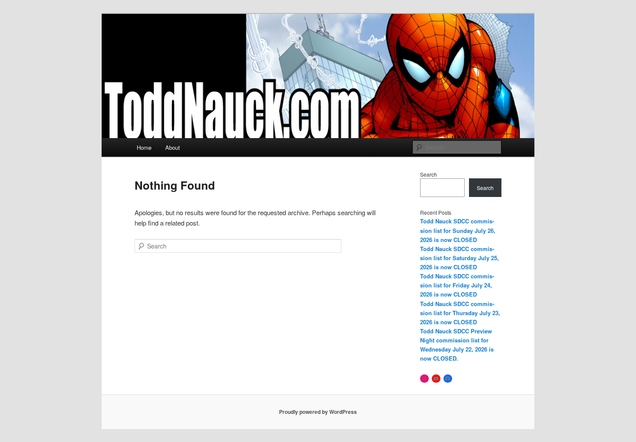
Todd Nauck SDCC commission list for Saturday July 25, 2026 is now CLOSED (459, 258)
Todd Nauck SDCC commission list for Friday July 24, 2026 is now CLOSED (457, 285)
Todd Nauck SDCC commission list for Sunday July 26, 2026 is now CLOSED (457, 230)
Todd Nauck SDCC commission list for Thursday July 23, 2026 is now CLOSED (460, 313)
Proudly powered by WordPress (318, 412)
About (172, 147)
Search (428, 174)
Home (144, 147)
